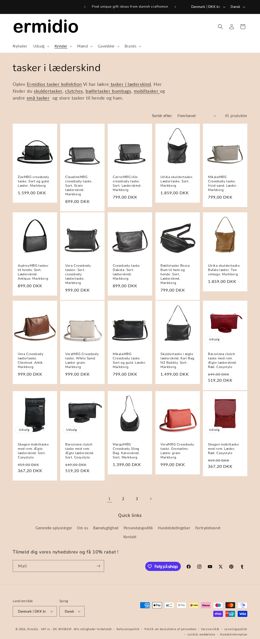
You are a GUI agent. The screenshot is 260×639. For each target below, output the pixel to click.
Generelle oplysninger (54, 528)
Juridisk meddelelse (201, 634)
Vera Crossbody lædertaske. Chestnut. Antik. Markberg (31, 360)
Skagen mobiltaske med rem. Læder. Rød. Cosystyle (223, 448)
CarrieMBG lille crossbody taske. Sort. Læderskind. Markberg (127, 183)
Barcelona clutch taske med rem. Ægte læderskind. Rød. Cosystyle (222, 360)
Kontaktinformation (233, 634)
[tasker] (110, 84)
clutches (74, 91)
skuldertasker (48, 91)
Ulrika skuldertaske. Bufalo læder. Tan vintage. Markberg (224, 270)
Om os (82, 528)
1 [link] (109, 498)
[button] (41, 46)
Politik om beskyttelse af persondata (170, 629)
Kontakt (130, 537)
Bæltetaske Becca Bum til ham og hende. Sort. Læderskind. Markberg (175, 274)
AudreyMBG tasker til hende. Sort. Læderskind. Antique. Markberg (33, 272)
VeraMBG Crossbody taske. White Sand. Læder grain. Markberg (82, 360)
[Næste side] (150, 498)
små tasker (38, 98)
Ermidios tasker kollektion (54, 84)
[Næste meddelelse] (175, 7)
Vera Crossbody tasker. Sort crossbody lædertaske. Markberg (78, 274)
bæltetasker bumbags (108, 91)
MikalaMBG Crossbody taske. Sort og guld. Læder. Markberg (129, 360)
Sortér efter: (162, 116)
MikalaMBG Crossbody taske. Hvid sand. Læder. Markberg (222, 183)
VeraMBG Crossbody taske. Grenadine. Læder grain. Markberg (177, 451)
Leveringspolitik (235, 629)
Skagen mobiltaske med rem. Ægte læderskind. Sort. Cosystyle (33, 451)
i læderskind (137, 84)
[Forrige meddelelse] (84, 7)
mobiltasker (146, 91)
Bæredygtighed (106, 528)
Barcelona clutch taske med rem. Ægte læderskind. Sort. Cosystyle (79, 451)
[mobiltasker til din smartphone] (159, 91)
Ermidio (32, 629)
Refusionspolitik (128, 629)
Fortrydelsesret (208, 528)
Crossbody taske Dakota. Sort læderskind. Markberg (126, 272)
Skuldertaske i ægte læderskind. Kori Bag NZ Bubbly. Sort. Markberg (177, 360)
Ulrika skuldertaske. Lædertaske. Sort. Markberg (176, 181)
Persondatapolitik (138, 528)
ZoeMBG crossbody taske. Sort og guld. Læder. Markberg (34, 181)
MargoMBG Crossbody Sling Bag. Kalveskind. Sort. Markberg (126, 451)
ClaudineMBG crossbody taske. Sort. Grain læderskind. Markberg (79, 185)
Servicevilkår (210, 629)
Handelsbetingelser (174, 528)
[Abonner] (98, 566)
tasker (117, 84)
